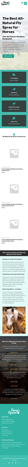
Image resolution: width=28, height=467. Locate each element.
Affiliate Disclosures (7, 431)
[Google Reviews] (18, 462)
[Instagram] (15, 462)
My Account (5, 435)
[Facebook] (9, 462)
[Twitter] (12, 462)
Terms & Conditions (7, 433)
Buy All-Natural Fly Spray (8, 421)
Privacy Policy (5, 430)
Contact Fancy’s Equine (8, 423)
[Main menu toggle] (25, 3)
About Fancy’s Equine (7, 419)
